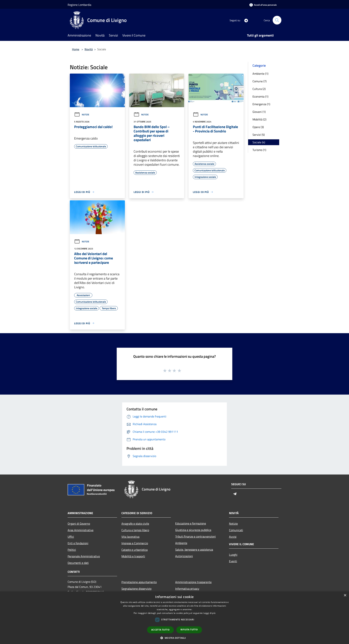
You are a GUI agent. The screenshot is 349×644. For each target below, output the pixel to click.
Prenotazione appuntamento (139, 582)
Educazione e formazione (190, 523)
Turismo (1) (259, 150)
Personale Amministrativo (84, 556)
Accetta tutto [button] (160, 629)
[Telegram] (244, 20)
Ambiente (181, 543)
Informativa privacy (187, 588)
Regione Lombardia (79, 5)
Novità (89, 49)
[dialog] (174, 617)
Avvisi (232, 536)
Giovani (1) (259, 112)
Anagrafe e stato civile (135, 523)
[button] (174, 638)
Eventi (233, 561)
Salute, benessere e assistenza (194, 549)
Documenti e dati (78, 563)
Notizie (85, 114)
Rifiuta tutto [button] (189, 629)
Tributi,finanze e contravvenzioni (195, 536)
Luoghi (233, 554)
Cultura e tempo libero (135, 530)
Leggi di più (209, 613)
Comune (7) (259, 81)
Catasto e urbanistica (134, 550)
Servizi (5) (258, 134)
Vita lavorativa (130, 536)
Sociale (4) (258, 142)
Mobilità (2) (259, 119)
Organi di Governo (79, 523)
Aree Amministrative (80, 530)
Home (75, 49)
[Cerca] (277, 20)
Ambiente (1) (260, 73)
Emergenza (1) (261, 104)
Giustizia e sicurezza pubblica (193, 530)
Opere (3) (258, 127)
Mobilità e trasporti (133, 556)
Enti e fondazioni (78, 543)
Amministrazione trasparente (193, 582)
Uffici (71, 536)
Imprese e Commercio (134, 543)
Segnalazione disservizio (136, 588)
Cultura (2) (259, 89)
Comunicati (236, 530)
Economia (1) (260, 96)
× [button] (345, 595)
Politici (72, 550)
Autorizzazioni (184, 556)
